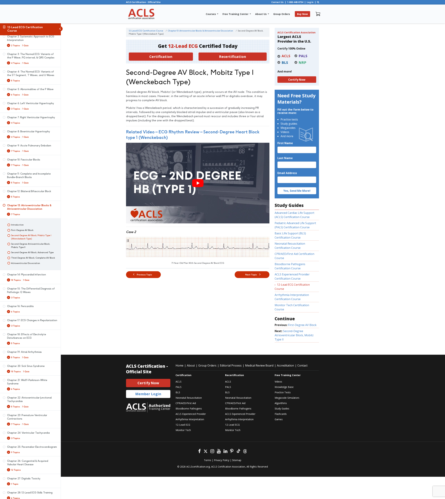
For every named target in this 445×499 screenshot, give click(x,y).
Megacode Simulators (287, 397)
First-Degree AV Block (302, 325)
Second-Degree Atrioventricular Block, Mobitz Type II (294, 335)
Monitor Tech (183, 430)
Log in (310, 2)
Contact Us (277, 2)
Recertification (232, 56)
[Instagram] (212, 450)
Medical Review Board (259, 365)
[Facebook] (199, 450)
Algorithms (281, 403)
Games (279, 419)
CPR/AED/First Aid (186, 403)
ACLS (178, 381)
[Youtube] (219, 450)
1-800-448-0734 (295, 2)
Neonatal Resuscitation (189, 397)
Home (179, 365)
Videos (278, 381)
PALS (178, 387)
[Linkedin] (225, 450)
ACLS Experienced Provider (191, 414)
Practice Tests (283, 392)
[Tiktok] (238, 450)
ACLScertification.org (198, 466)
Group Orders (207, 365)
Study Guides (282, 408)
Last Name (285, 158)
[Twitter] (206, 450)
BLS (178, 392)
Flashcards (281, 414)
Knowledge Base (284, 387)
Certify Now (296, 80)
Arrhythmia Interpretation (190, 419)
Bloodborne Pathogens (189, 408)
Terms (207, 460)
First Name (285, 143)
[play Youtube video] (197, 183)
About (191, 365)
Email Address (287, 173)
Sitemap (236, 460)
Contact (302, 365)
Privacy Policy (221, 460)
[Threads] (245, 450)
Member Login (148, 394)
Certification (160, 56)
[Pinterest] (231, 450)
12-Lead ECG (183, 424)
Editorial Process (231, 365)
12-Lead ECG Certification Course (25, 29)
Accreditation (285, 365)
